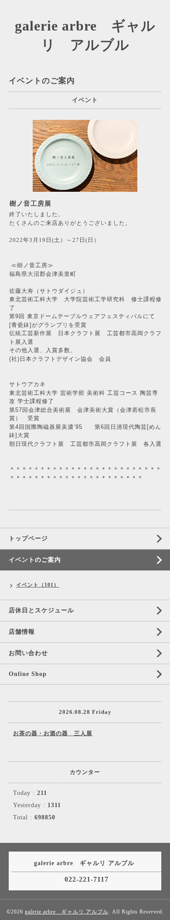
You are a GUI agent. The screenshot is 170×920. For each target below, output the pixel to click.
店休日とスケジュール (41, 610)
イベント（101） (37, 585)
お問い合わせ (28, 653)
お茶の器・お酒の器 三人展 (52, 733)
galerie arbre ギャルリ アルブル (67, 912)
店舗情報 (22, 631)
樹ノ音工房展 (30, 203)
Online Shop (28, 674)
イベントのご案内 (35, 560)
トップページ (28, 538)
